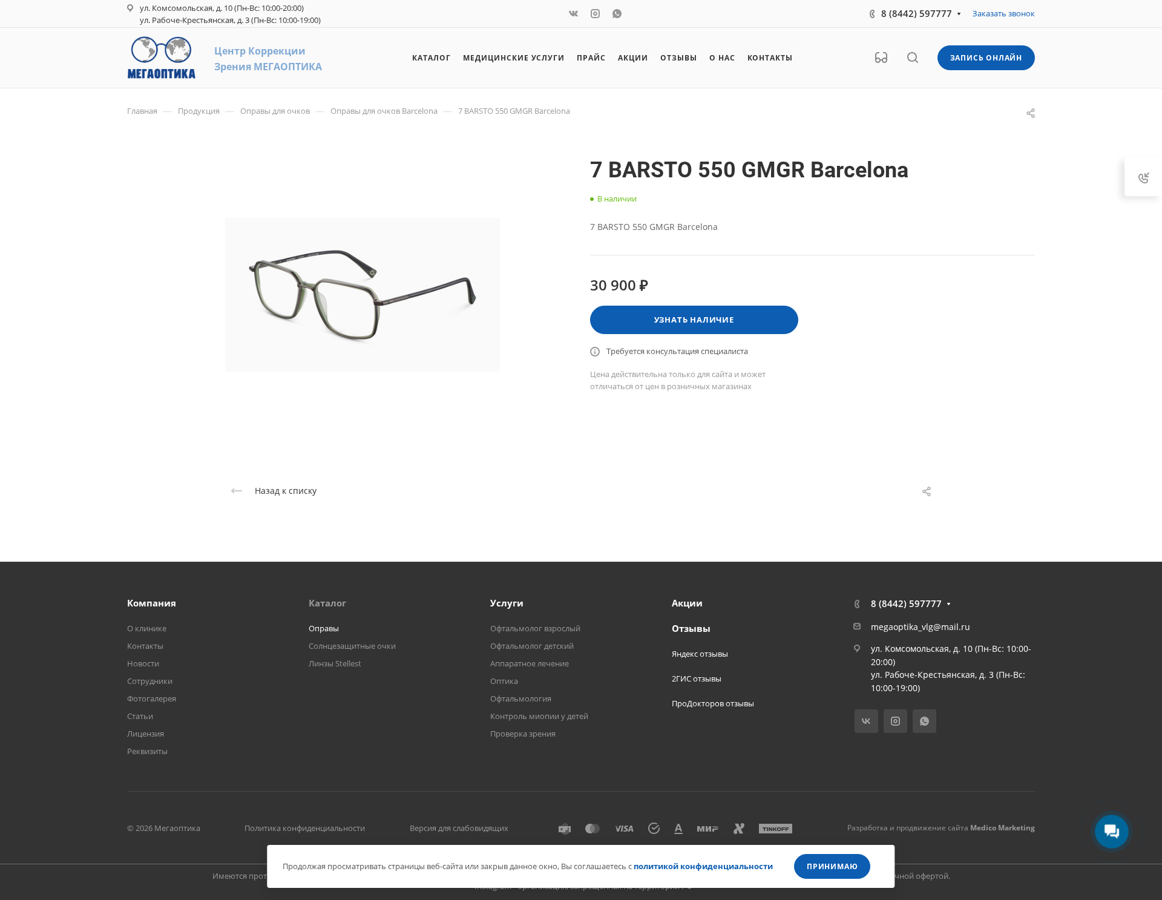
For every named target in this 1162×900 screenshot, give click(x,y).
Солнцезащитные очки (352, 645)
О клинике (146, 628)
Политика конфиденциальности (305, 828)
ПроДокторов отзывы (713, 703)
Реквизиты (147, 751)
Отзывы (691, 628)
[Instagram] (595, 14)
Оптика (504, 680)
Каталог (327, 603)
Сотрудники (149, 680)
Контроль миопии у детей (539, 716)
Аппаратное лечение (529, 663)
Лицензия (145, 733)
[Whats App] (617, 14)
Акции (687, 603)
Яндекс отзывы (700, 653)
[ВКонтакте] (574, 14)
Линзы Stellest (335, 663)
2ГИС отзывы (696, 678)
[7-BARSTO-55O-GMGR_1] (362, 294)
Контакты (145, 645)
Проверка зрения (523, 733)
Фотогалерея (151, 698)
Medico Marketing (1002, 828)
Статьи (140, 716)
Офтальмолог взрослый (535, 628)
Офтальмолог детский (532, 645)
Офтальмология (520, 698)
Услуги (507, 603)
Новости (143, 663)
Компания (151, 603)
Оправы (324, 628)
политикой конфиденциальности (703, 866)
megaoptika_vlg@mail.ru (920, 626)
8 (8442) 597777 (916, 13)
